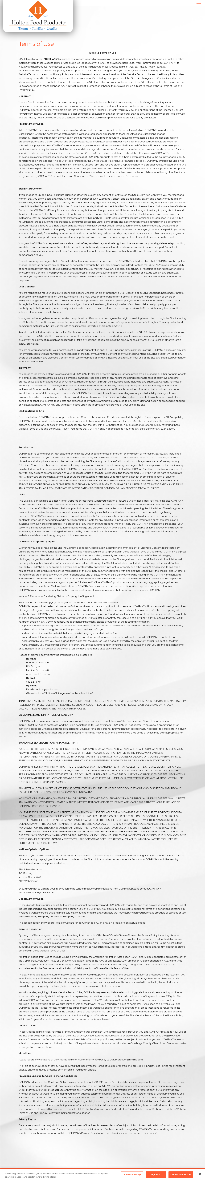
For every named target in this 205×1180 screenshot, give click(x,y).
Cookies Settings (132, 1174)
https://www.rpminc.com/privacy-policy (41, 70)
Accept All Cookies (180, 1174)
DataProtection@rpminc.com (42, 689)
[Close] (199, 1174)
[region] (102, 1174)
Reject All (156, 1174)
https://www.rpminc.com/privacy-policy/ (133, 1133)
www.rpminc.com (107, 59)
